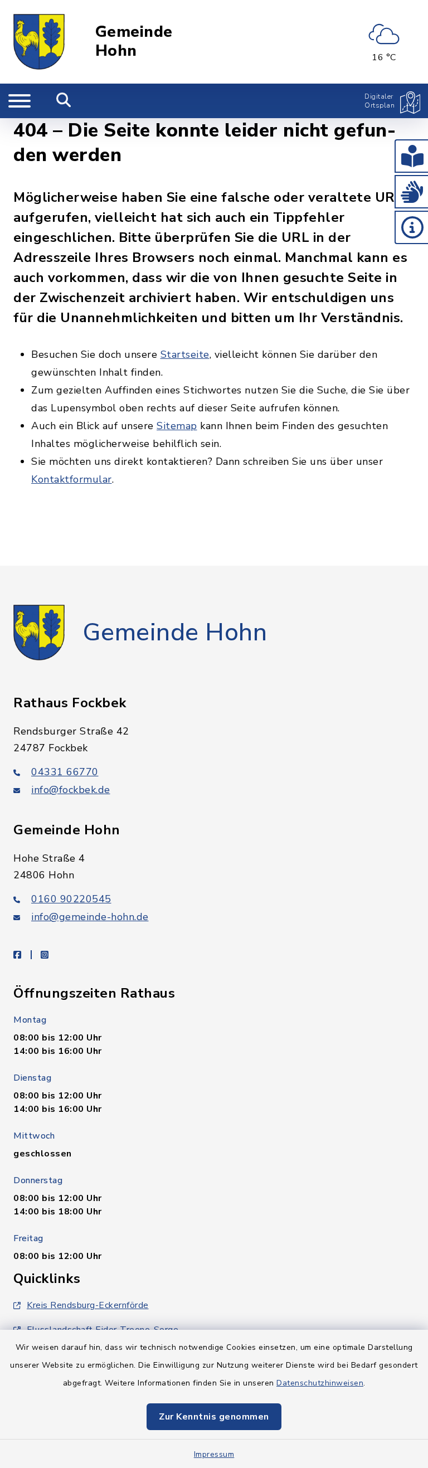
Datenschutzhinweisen (319, 1383)
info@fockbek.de (70, 789)
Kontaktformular (71, 479)
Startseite (185, 354)
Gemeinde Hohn (134, 41)
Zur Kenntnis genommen (214, 1417)
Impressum (214, 1454)
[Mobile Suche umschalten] (64, 101)
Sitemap (177, 425)
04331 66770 (65, 772)
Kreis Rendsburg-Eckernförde (88, 1305)
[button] (411, 156)
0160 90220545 (71, 899)
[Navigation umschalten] (19, 101)
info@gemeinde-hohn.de (90, 916)
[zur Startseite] (39, 42)
